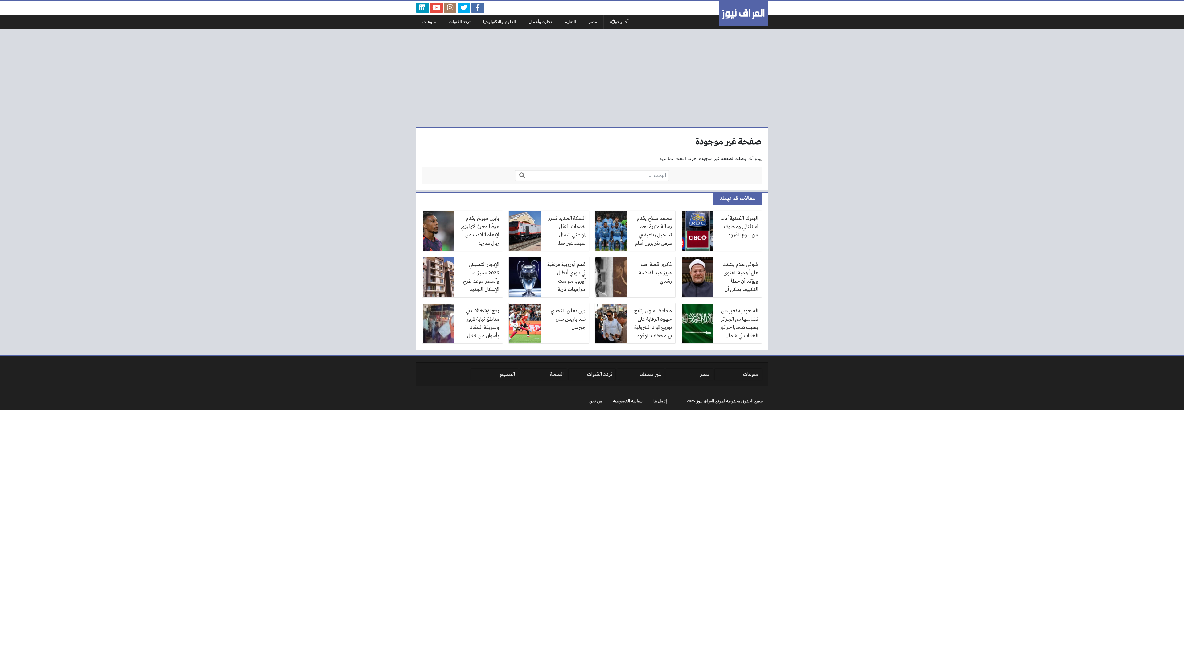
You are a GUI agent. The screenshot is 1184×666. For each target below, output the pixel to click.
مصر (593, 21)
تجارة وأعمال (540, 21)
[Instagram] (450, 8)
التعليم (570, 21)
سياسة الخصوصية (628, 401)
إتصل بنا (660, 401)
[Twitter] (464, 8)
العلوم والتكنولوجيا (499, 21)
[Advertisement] (592, 78)
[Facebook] (477, 8)
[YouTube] (436, 8)
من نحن (595, 401)
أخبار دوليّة (619, 21)
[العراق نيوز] (743, 13)
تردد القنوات (460, 21)
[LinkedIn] (422, 8)
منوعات (429, 21)
